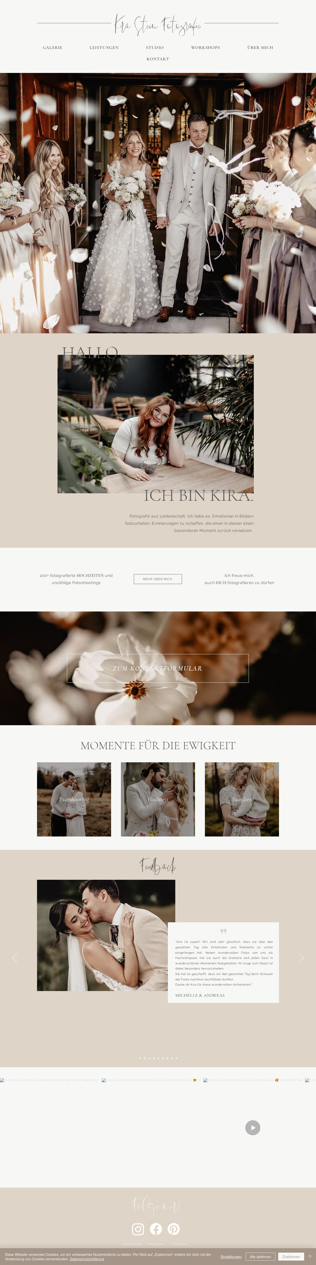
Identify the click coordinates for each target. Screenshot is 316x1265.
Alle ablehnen (260, 1256)
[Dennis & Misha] (167, 1058)
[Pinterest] (174, 1229)
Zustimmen (291, 1256)
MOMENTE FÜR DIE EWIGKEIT (158, 745)
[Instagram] (138, 1229)
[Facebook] (156, 1229)
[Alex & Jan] (176, 1058)
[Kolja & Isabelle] (154, 1058)
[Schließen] (310, 1256)
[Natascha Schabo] (140, 1058)
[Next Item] (306, 1128)
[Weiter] (301, 958)
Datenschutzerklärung (87, 1258)
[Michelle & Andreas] (144, 1058)
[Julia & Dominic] (163, 1058)
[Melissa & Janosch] (172, 1058)
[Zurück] (14, 958)
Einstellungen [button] (231, 1256)
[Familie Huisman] (158, 1058)
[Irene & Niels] (149, 1058)
